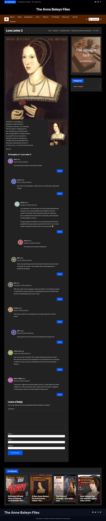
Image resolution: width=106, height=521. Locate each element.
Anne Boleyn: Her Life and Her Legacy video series (88, 498)
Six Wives (19, 477)
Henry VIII (11, 477)
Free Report (56, 17)
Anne (38, 17)
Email (10, 440)
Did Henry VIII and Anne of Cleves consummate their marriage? (16, 499)
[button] (101, 19)
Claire (19, 180)
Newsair (58, 518)
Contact (13, 21)
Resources (65, 17)
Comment (11, 409)
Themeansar (66, 518)
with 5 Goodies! (86, 61)
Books (20, 17)
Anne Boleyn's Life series (88, 482)
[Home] (6, 19)
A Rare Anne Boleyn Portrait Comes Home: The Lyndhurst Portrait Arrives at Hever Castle (40, 501)
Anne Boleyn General (87, 477)
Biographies (28, 17)
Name (10, 434)
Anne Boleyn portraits (39, 480)
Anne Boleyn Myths (86, 480)
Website (10, 446)
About (12, 17)
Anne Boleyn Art (37, 477)
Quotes (75, 17)
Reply (59, 171)
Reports (45, 17)
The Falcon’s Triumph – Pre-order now (64, 498)
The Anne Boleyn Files (53, 9)
